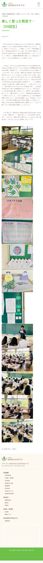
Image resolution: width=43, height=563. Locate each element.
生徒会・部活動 (8, 509)
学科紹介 (6, 497)
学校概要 (6, 473)
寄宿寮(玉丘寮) (9, 483)
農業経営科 (8, 500)
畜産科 (7, 505)
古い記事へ (5, 449)
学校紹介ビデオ (9, 491)
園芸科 (7, 503)
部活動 (7, 512)
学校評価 (7, 488)
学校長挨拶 (8, 475)
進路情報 (7, 486)
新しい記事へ (12, 449)
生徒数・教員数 (9, 478)
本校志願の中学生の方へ (10, 518)
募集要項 (7, 521)
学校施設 (7, 480)
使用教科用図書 (9, 493)
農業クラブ (8, 514)
